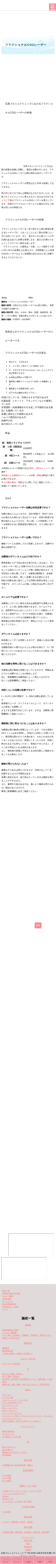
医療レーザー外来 (28, 1486)
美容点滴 (28, 1540)
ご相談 (39, 1562)
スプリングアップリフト (12, 1413)
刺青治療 (28, 1517)
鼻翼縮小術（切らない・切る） (14, 1452)
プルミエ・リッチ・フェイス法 (14, 1400)
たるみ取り (6, 1512)
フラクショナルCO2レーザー (14, 1494)
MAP (50, 1562)
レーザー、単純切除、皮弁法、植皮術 (17, 1522)
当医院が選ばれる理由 (11, 1293)
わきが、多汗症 (28, 1359)
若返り (28, 1390)
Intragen (5, 1496)
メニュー (17, 1562)
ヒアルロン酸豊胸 (9, 1333)
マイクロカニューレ (10, 1405)
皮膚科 (28, 1550)
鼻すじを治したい (9, 1447)
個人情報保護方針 (9, 1304)
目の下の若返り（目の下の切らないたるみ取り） (22, 1421)
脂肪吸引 (28, 1343)
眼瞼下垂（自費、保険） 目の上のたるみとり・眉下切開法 (25, 1384)
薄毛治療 (28, 1527)
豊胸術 (28, 1325)
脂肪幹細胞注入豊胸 (10, 1330)
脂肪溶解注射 (7, 1351)
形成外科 (28, 1547)
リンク (5, 1309)
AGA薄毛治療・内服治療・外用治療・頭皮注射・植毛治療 (25, 1532)
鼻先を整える (7, 1450)
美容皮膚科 (28, 1470)
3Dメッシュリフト (9, 1408)
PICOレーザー (8, 1499)
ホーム (5, 1562)
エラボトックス (8, 1434)
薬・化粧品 (6, 1481)
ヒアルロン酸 (7, 1397)
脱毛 (28, 1543)
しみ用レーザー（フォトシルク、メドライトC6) (21, 1491)
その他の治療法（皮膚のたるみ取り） (17, 1353)
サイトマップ (7, 1301)
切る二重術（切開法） (11, 1376)
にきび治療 (6, 1478)
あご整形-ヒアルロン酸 (11, 1437)
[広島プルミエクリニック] (28, 9)
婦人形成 (28, 1460)
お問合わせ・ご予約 (10, 1307)
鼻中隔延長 (6, 1455)
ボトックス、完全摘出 (11, 1364)
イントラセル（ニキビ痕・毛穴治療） (17, 1501)
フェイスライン (28, 1426)
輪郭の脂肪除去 (8, 1431)
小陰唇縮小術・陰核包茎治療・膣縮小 (17, 1465)
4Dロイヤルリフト (9, 1411)
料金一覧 (5, 1291)
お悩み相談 (6, 1299)
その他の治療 (28, 1507)
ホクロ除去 (6, 1475)
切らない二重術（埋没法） (13, 1374)
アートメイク (28, 1537)
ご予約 (28, 1562)
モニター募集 (7, 1296)
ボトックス (6, 1395)
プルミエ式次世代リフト (12, 1403)
